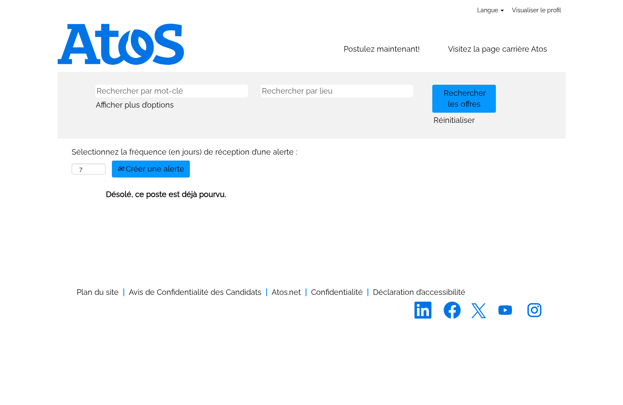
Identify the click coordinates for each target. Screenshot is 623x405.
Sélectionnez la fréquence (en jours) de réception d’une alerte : (184, 151)
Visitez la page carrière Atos (497, 48)
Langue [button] (488, 10)
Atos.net (286, 292)
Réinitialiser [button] (454, 120)
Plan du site (98, 292)
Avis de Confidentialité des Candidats (195, 292)
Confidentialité (337, 292)
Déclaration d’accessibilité (419, 292)
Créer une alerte (154, 168)
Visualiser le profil (536, 10)
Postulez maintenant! (382, 48)
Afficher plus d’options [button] (135, 104)
